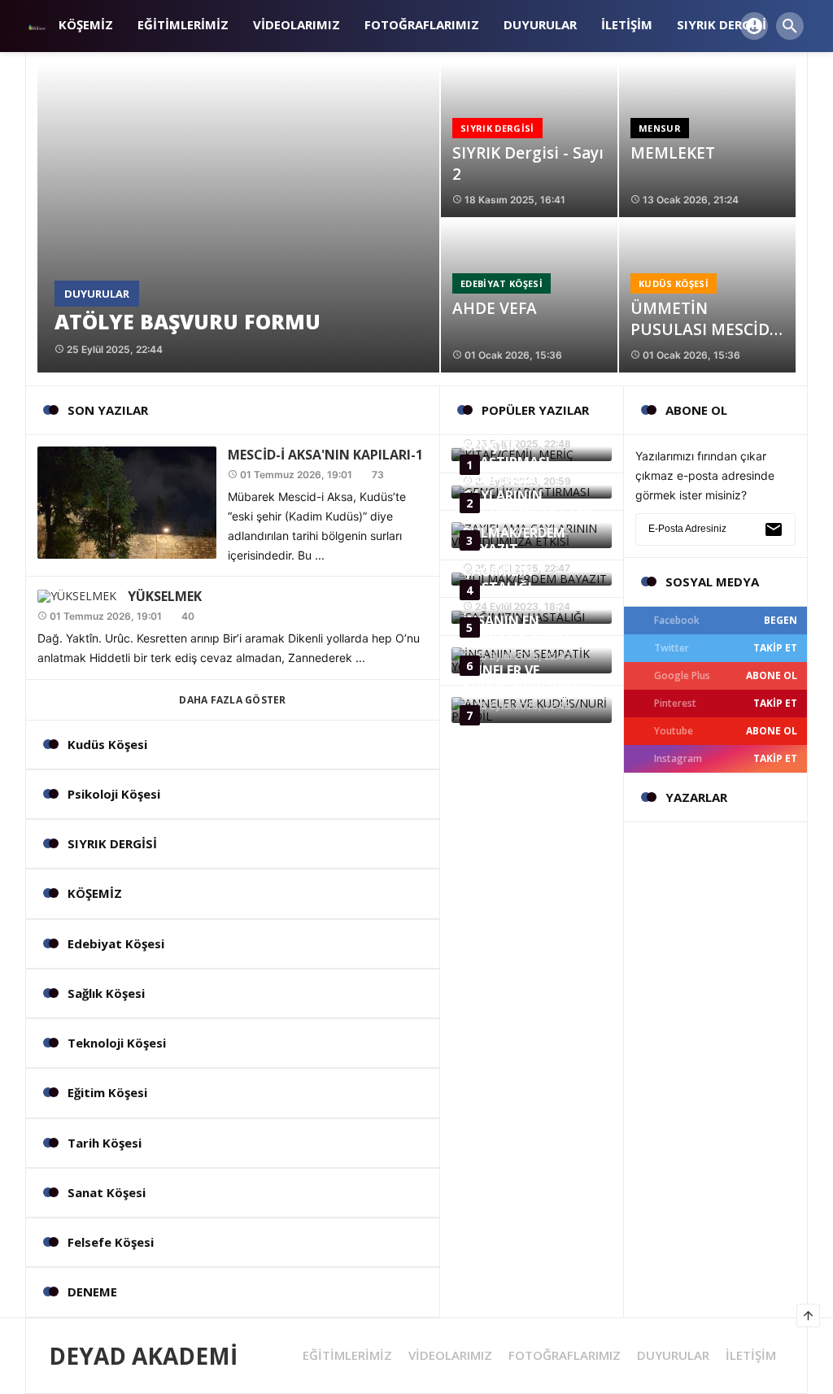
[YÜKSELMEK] (76, 594)
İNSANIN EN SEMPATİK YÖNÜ (516, 629)
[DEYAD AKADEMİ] (35, 25)
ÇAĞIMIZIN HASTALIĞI (498, 579)
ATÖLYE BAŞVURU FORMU (188, 321)
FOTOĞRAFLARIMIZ (564, 1355)
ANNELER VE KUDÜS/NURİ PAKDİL (528, 678)
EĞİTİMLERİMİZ (347, 1355)
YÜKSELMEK (165, 596)
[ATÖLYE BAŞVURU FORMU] (238, 217)
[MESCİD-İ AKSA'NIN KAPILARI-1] (126, 501)
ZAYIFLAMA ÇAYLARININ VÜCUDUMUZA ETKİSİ (531, 495)
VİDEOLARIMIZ (450, 1355)
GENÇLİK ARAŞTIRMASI (506, 454)
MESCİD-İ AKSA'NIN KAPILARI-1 (325, 455)
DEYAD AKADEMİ (143, 1355)
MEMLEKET (672, 152)
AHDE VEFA (494, 308)
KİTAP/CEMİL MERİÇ (526, 424)
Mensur (660, 128)
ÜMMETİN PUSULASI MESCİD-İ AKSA (705, 329)
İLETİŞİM (751, 1355)
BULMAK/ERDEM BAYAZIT (514, 541)
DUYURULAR (96, 293)
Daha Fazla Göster (232, 700)
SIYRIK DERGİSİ (497, 128)
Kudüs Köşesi (674, 283)
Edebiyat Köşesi (501, 283)
